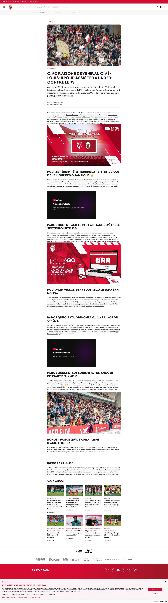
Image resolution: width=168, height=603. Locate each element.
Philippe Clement (72, 115)
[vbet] (54, 559)
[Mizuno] (88, 551)
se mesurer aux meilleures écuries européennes (91, 184)
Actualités (39, 12)
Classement (56, 7)
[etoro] (127, 559)
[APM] (79, 551)
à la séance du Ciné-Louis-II (80, 121)
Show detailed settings (8, 597)
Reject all (155, 593)
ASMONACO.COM (6, 1)
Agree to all (155, 589)
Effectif (29, 7)
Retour (51, 21)
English (4, 582)
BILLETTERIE (16, 1)
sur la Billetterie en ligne (79, 468)
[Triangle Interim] (76, 559)
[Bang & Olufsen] (97, 559)
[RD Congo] (40, 559)
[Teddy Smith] (87, 559)
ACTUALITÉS (20, 7)
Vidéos (64, 7)
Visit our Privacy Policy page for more (29, 597)
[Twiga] (65, 559)
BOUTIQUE (25, 1)
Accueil (33, 12)
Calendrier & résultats (42, 7)
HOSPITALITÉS (34, 1)
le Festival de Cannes (63, 325)
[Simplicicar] (112, 559)
